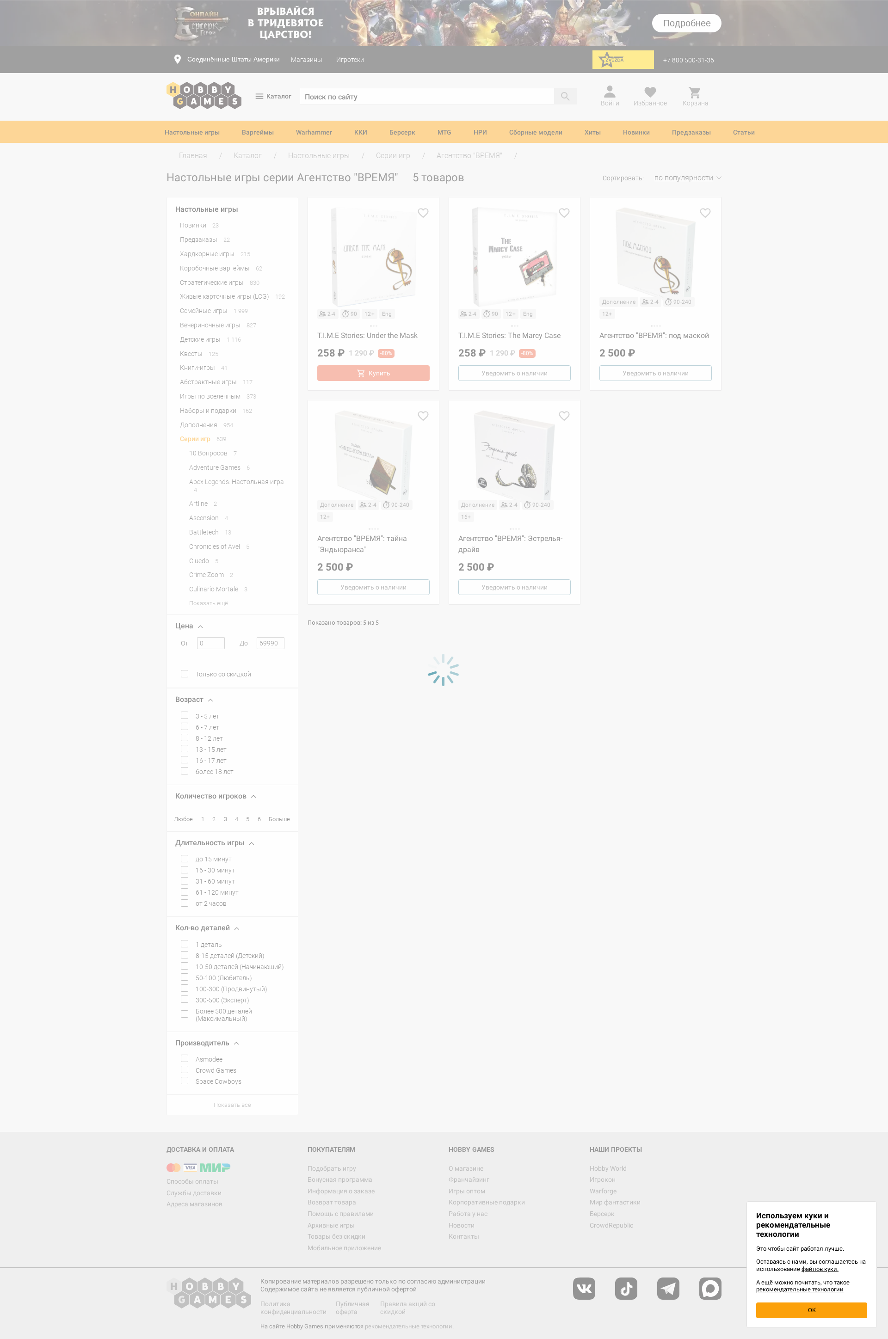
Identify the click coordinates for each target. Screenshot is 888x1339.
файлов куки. (820, 1268)
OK (812, 1310)
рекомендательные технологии (800, 1289)
